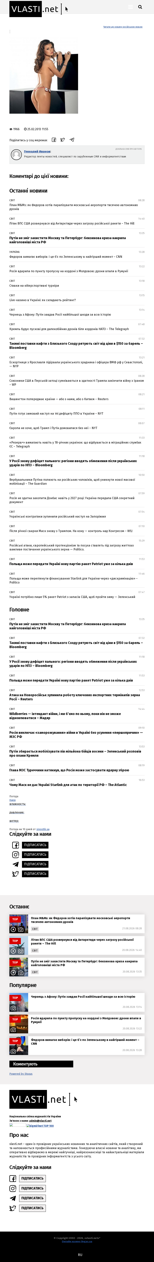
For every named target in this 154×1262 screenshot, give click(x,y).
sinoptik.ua (42, 829)
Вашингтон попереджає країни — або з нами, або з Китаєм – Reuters (59, 399)
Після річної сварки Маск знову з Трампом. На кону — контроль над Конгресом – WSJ (70, 531)
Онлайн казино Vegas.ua (77, 1241)
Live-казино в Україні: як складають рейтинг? (42, 300)
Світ (12, 200)
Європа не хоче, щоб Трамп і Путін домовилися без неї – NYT (53, 428)
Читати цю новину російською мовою (123, 27)
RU (80, 1255)
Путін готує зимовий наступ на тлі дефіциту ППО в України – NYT (56, 413)
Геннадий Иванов (37, 151)
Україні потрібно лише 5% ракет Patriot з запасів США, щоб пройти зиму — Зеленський (72, 597)
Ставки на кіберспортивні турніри (34, 285)
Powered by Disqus (20, 1073)
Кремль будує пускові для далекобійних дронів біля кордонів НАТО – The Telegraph (69, 329)
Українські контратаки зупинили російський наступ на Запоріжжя (57, 516)
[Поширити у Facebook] (54, 140)
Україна (14, 252)
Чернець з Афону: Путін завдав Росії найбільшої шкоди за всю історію (60, 314)
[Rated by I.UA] (17, 1125)
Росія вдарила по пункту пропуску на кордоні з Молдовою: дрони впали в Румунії (68, 271)
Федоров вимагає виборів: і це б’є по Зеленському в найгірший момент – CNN (65, 256)
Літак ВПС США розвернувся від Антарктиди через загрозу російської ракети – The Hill (71, 223)
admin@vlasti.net (40, 1120)
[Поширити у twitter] (62, 140)
